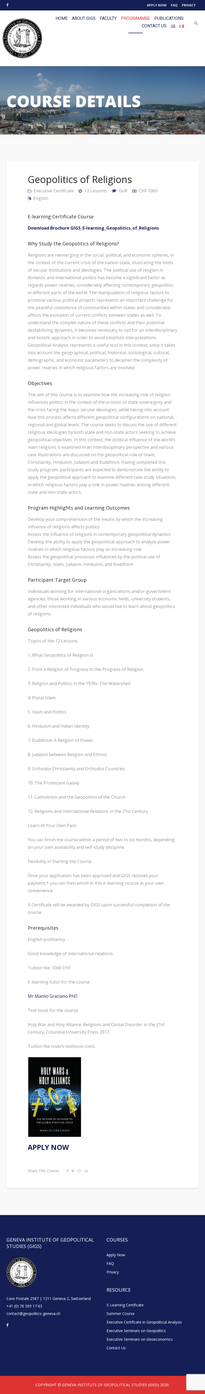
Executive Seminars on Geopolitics (136, 1330)
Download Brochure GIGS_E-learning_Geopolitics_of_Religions (93, 228)
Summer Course (121, 1313)
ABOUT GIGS (84, 18)
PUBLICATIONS (169, 18)
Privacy (189, 5)
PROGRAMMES (135, 18)
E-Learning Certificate (125, 1304)
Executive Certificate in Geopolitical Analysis (144, 1322)
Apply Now (157, 5)
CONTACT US (154, 25)
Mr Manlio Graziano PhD (52, 996)
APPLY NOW (48, 1147)
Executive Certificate (54, 191)
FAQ (174, 5)
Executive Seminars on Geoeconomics (140, 1339)
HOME (62, 18)
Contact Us (116, 1347)
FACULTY (108, 18)
